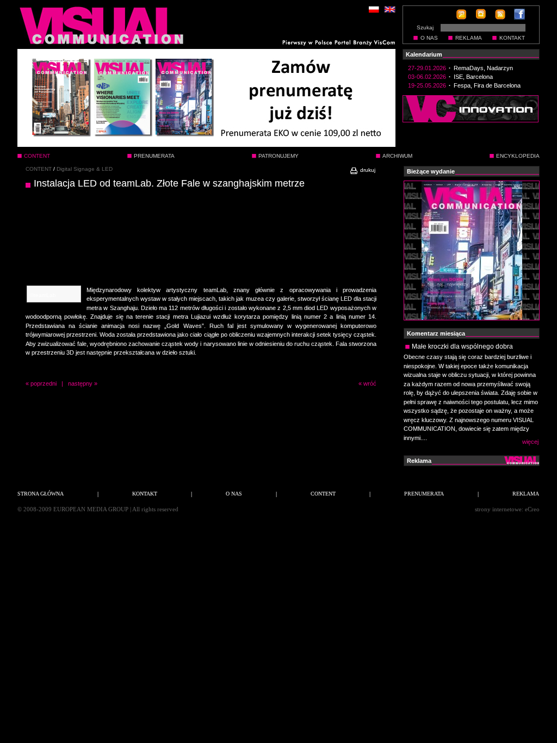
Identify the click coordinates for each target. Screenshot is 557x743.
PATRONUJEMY (278, 156)
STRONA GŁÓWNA (40, 494)
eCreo (532, 509)
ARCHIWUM (397, 156)
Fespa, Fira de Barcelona (487, 85)
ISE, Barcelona (473, 76)
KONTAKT (512, 38)
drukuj (366, 170)
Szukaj (425, 27)
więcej (530, 441)
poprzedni (43, 383)
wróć (369, 383)
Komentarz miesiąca (436, 333)
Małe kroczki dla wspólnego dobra (462, 346)
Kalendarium (424, 54)
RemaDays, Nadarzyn (483, 68)
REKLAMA (468, 38)
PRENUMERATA (154, 156)
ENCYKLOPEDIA (518, 156)
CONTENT (39, 169)
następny (80, 383)
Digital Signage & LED (85, 169)
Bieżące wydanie (431, 171)
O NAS (429, 38)
